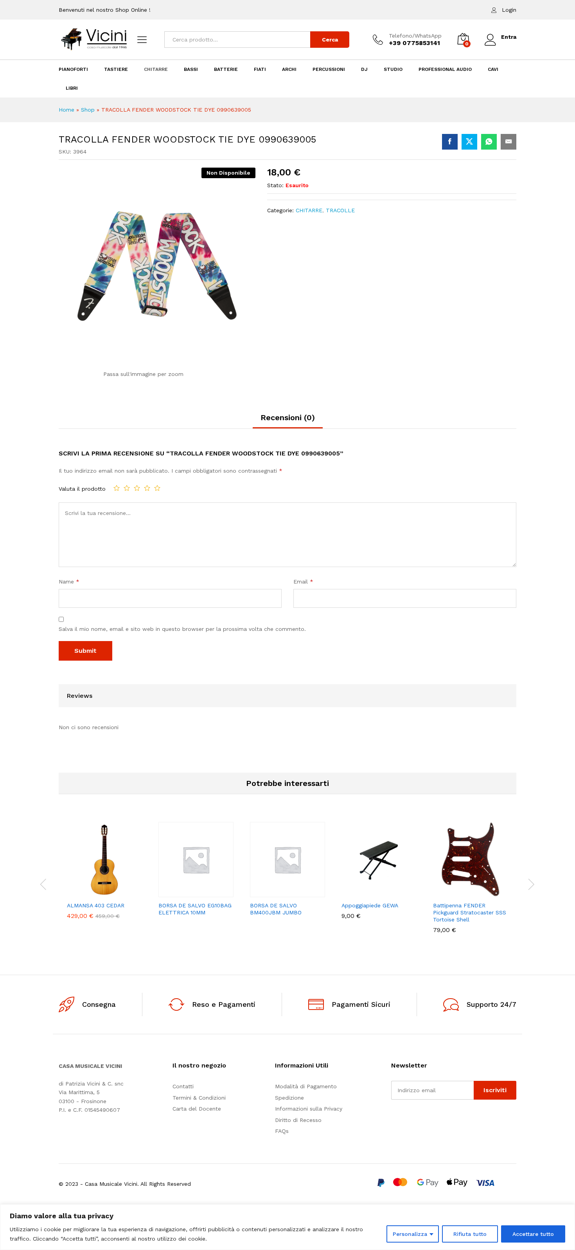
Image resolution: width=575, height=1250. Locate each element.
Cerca (330, 39)
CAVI (493, 69)
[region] (287, 1227)
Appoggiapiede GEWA (369, 905)
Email (303, 581)
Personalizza (410, 1234)
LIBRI (72, 88)
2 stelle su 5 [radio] (127, 488)
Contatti (183, 1086)
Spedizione (289, 1098)
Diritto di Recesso (298, 1120)
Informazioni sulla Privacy (308, 1108)
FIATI (260, 69)
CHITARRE (156, 69)
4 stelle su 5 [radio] (147, 488)
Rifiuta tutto (470, 1234)
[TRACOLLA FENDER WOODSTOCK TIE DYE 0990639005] (450, 142)
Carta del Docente (196, 1108)
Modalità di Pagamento (306, 1086)
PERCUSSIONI (329, 69)
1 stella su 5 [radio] (116, 488)
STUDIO (393, 69)
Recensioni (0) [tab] (288, 417)
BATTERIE (226, 69)
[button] (77, 892)
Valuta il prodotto (82, 489)
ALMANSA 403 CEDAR (95, 905)
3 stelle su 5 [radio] (137, 488)
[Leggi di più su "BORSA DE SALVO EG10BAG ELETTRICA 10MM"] (169, 892)
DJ (364, 69)
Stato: (275, 185)
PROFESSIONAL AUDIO (445, 69)
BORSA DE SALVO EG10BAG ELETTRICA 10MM (195, 909)
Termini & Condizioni (199, 1098)
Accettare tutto (533, 1234)
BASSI (191, 69)
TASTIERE (116, 69)
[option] (104, 876)
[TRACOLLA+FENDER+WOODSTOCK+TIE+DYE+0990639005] (469, 142)
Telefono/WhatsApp (415, 36)
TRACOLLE (340, 210)
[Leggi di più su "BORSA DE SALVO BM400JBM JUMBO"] (260, 892)
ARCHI (289, 69)
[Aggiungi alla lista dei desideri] (113, 892)
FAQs (282, 1131)
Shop (88, 110)
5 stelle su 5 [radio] (157, 488)
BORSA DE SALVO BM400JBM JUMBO (276, 909)
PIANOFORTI (73, 69)
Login (509, 10)
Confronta (131, 892)
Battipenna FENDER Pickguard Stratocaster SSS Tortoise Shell (469, 912)
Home (66, 110)
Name (69, 581)
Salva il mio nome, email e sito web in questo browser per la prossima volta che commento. (182, 629)
